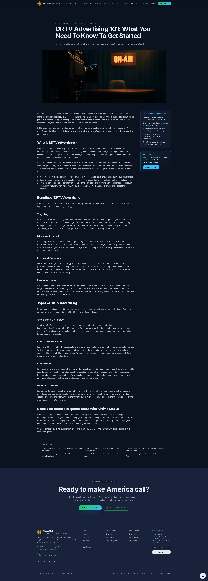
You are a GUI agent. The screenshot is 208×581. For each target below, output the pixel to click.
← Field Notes (61, 18)
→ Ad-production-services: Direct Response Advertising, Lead (104, 455)
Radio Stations (134, 537)
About (65, 3)
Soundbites (129, 3)
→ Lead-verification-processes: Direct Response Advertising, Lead (59, 455)
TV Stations (133, 541)
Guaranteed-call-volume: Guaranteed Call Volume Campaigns (152, 136)
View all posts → (148, 176)
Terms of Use (125, 573)
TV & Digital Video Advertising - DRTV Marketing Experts (154, 143)
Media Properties (101, 3)
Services (86, 3)
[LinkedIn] (44, 562)
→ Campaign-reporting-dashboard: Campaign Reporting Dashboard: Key (146, 449)
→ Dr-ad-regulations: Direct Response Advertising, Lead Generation (62, 449)
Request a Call (111, 544)
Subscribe (161, 552)
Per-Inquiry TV (111, 537)
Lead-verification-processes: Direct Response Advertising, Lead (155, 118)
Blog (137, 3)
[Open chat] (203, 576)
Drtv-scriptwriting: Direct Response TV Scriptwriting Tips (155, 124)
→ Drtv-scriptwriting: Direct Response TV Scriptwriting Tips (145, 455)
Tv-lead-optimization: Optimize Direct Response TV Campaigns (154, 130)
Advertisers (74, 3)
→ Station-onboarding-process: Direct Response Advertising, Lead (101, 449)
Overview (109, 534)
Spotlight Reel (117, 3)
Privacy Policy (112, 573)
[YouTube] (39, 562)
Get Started (87, 547)
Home (58, 3)
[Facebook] (50, 562)
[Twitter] (55, 562)
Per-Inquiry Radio (112, 541)
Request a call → (151, 167)
